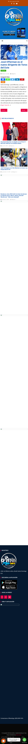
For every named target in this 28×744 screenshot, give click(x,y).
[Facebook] (3, 79)
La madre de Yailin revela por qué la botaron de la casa (5, 110)
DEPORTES (3, 70)
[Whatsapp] (8, 79)
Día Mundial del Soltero (24, 110)
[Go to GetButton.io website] (24, 742)
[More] (3, 82)
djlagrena (13, 73)
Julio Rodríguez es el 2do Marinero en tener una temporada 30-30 (14, 168)
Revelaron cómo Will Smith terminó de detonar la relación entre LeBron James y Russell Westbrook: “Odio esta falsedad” (14, 195)
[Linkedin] (17, 79)
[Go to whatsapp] (24, 740)
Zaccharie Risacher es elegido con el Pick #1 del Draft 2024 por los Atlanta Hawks (13, 142)
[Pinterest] (22, 79)
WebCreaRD (18, 735)
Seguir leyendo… (5, 105)
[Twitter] (12, 79)
